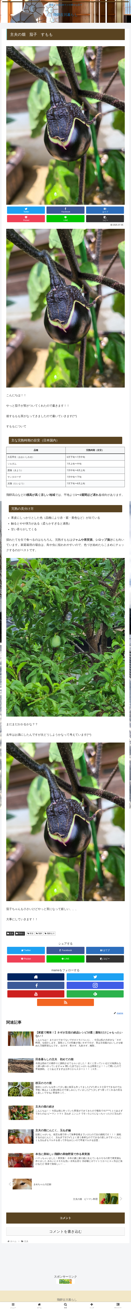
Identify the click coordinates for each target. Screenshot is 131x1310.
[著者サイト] (35, 976)
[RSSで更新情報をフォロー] (65, 1002)
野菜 (31, 933)
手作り (21, 933)
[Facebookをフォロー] (35, 985)
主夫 (11, 933)
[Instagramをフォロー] (95, 985)
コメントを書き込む (65, 1232)
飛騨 (40, 933)
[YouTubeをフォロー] (35, 993)
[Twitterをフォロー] (95, 976)
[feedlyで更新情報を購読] (95, 993)
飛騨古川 (50, 933)
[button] (121, 673)
